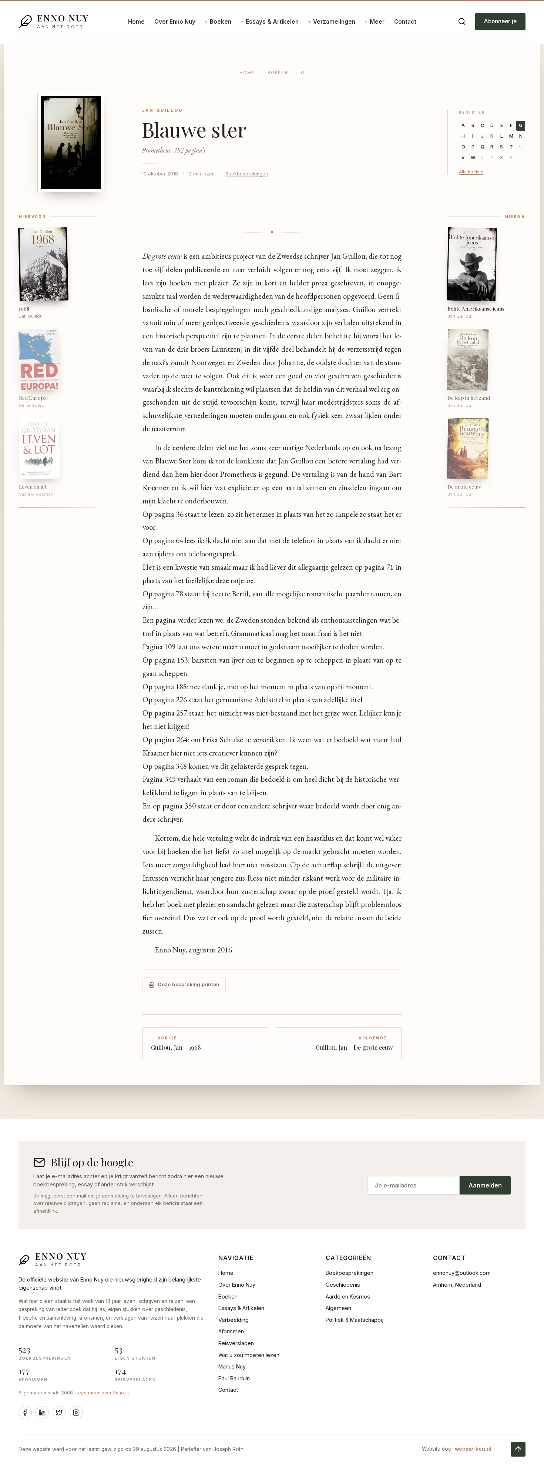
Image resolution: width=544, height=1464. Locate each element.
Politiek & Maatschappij (354, 1320)
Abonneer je (500, 21)
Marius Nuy (232, 1366)
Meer (377, 21)
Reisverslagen (236, 1343)
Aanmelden (485, 1185)
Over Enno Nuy (174, 21)
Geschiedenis (343, 1285)
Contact (405, 21)
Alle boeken (471, 171)
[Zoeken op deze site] (462, 21)
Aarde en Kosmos (348, 1296)
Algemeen (338, 1308)
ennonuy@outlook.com (462, 1273)
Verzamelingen (334, 21)
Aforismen (231, 1331)
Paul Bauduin (234, 1378)
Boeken (220, 21)
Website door (456, 1449)
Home (136, 21)
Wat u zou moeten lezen (248, 1355)
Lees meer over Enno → (102, 1393)
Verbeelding (233, 1320)
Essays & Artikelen (272, 21)
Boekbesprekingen (246, 174)
